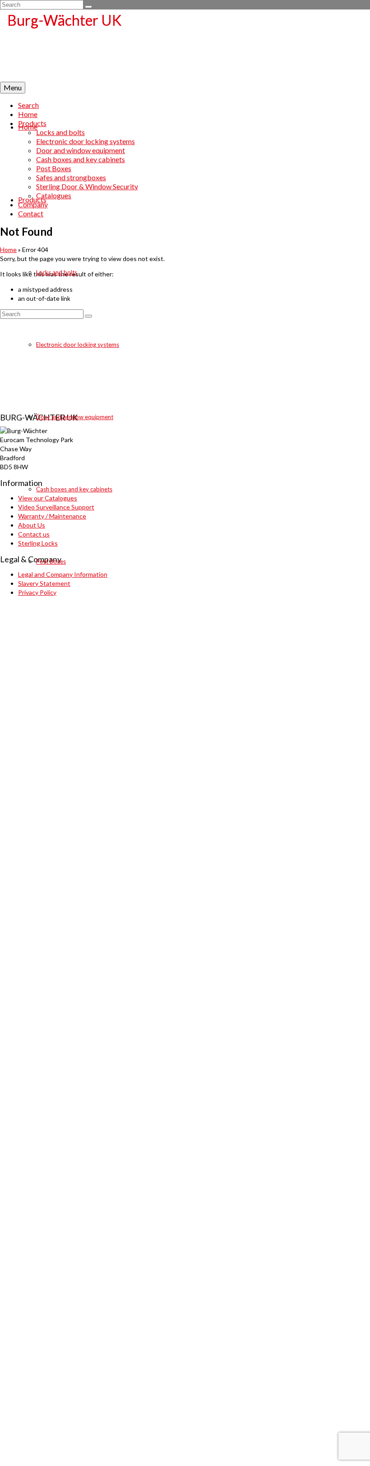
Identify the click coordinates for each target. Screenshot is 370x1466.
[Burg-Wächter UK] (185, 45)
